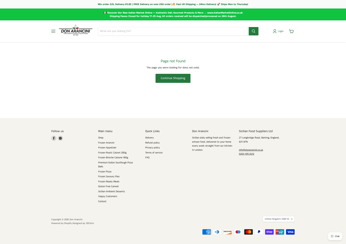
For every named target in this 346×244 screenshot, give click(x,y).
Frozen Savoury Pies (108, 176)
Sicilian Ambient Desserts (111, 191)
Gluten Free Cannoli (108, 186)
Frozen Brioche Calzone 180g (113, 157)
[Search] (253, 31)
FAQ (147, 157)
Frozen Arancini (106, 143)
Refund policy (152, 143)
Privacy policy (152, 147)
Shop (100, 138)
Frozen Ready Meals (108, 181)
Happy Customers (107, 196)
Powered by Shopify (61, 223)
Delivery (149, 138)
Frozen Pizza (104, 171)
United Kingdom (277, 219)
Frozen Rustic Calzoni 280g (112, 152)
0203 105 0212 (246, 154)
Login (280, 31)
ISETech (90, 223)
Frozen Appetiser (107, 147)
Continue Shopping (173, 78)
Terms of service (154, 152)
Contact (102, 201)
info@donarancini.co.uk (251, 150)
